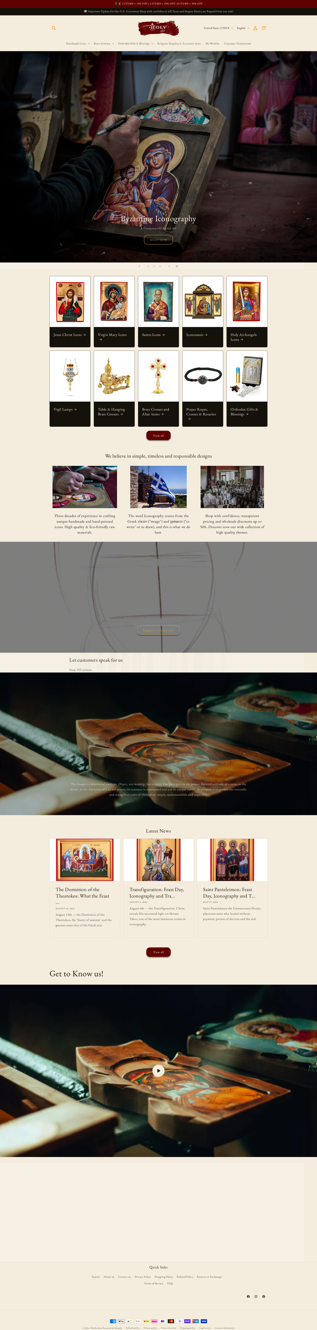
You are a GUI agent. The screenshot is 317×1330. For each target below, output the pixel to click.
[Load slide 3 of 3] (160, 266)
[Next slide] (169, 266)
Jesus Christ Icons (68, 334)
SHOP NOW (158, 240)
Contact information (225, 1328)
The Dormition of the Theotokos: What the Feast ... (82, 895)
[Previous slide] (139, 266)
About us (109, 1276)
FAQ (170, 1283)
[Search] (54, 28)
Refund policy (133, 1328)
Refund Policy (185, 1276)
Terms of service (168, 1328)
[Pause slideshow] (177, 266)
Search (96, 1276)
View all (158, 435)
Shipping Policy (164, 1276)
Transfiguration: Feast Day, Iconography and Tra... (156, 892)
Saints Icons (151, 334)
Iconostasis (194, 334)
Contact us (124, 1276)
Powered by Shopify (112, 1328)
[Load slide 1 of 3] (148, 266)
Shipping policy (187, 1328)
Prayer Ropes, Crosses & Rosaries (201, 411)
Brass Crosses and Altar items (155, 411)
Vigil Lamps (63, 409)
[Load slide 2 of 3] (154, 266)
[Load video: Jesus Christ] (158, 1071)
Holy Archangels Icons (244, 337)
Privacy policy (150, 1328)
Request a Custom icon (158, 630)
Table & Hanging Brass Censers (111, 411)
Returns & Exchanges (209, 1276)
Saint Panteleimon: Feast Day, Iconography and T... (229, 892)
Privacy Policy (143, 1276)
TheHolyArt (96, 1328)
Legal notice (205, 1328)
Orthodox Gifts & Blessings (244, 411)
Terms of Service (153, 1283)
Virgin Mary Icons (112, 334)
